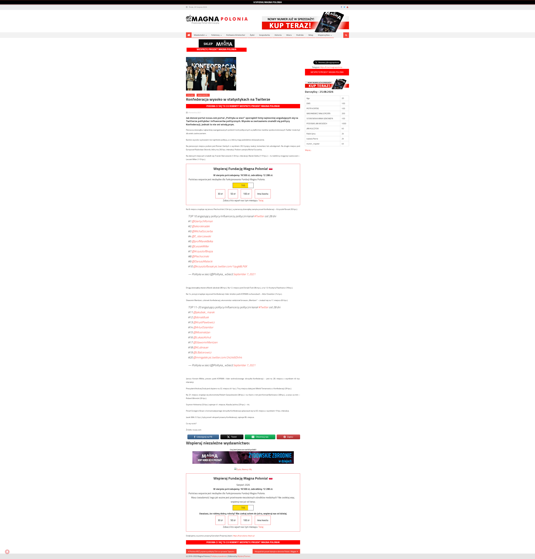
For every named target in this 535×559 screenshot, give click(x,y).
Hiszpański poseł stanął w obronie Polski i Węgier (275, 551)
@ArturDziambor (203, 327)
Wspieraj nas (324, 34)
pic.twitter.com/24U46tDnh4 (225, 357)
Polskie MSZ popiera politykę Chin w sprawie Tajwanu (212, 551)
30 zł (220, 194)
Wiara (289, 34)
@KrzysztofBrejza (202, 251)
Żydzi (252, 34)
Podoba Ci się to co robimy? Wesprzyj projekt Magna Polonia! (243, 106)
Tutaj (260, 200)
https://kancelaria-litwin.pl (244, 535)
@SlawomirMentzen (205, 342)
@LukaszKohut (202, 337)
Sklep (310, 34)
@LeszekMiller (200, 246)
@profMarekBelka (202, 241)
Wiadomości (199, 34)
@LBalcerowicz (202, 352)
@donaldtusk (201, 317)
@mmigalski (200, 357)
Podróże (300, 34)
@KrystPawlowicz (204, 322)
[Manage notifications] (7, 552)
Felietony (215, 34)
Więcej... (308, 150)
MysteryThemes (244, 556)
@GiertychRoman (202, 221)
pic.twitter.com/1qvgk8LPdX (230, 266)
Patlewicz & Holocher (235, 34)
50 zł (233, 194)
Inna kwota (262, 194)
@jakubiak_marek (203, 312)
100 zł (246, 194)
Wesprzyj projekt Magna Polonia (216, 49)
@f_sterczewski (201, 236)
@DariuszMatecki (202, 261)
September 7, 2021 (244, 274)
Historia (278, 34)
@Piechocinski (200, 256)
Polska (190, 95)
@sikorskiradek (201, 226)
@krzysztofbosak (203, 266)
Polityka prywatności (219, 556)
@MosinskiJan (201, 332)
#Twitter (259, 216)
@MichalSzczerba (202, 231)
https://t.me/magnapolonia (331, 67)
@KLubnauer (200, 347)
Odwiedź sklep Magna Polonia (217, 43)
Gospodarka (264, 34)
